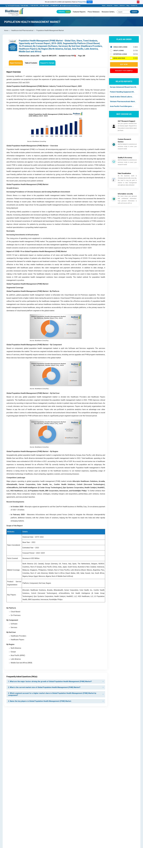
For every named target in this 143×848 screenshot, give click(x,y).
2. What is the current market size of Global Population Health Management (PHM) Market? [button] (44, 687)
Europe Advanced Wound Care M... (123, 87)
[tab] (55, 681)
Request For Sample (47, 63)
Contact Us (134, 5)
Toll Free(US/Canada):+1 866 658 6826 (17, 5)
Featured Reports (79, 12)
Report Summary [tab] (16, 63)
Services (122, 5)
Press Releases (94, 12)
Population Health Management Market (50, 30)
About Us (109, 5)
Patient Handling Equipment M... (122, 92)
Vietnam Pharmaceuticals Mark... (123, 102)
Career (116, 5)
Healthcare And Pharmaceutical (22, 30)
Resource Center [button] (108, 12)
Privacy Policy (82, 2)
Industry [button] (64, 12)
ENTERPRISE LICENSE (120, 54)
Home (103, 5)
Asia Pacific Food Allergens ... (122, 106)
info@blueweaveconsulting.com (71, 5)
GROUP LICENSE (118, 50)
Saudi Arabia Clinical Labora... (121, 97)
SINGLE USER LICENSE (120, 47)
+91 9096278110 (54, 5)
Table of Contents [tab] (31, 63)
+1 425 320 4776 (34, 5)
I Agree (89, 2)
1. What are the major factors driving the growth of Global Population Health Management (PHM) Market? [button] (50, 681)
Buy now (124, 64)
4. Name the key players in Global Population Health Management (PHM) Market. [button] (40, 701)
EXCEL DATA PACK (119, 58)
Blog (128, 5)
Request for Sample (124, 71)
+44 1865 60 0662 (44, 5)
